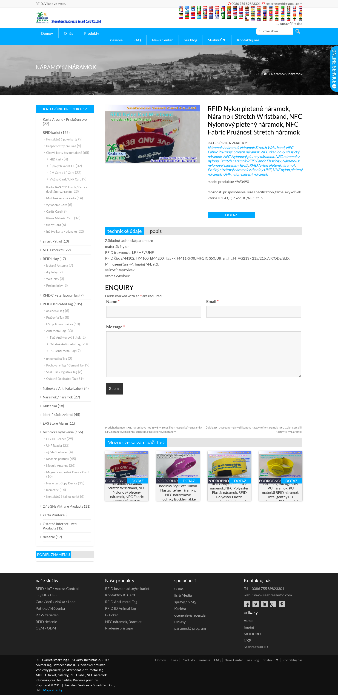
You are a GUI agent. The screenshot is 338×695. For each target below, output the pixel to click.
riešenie (116, 40)
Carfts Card (54, 211)
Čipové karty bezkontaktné (64, 152)
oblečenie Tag (55, 311)
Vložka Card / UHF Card (65, 179)
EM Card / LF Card (62, 172)
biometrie (52, 490)
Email (212, 301)
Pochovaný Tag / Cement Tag (65, 365)
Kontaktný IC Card (120, 595)
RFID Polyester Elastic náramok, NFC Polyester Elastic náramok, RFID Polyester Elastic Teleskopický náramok (229, 492)
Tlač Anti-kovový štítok (65, 337)
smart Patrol (52, 241)
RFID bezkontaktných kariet (127, 588)
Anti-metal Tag (56, 331)
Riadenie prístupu (57, 459)
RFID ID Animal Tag (120, 608)
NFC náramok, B (123, 621)
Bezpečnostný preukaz (61, 146)
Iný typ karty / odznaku (61, 231)
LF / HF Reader (56, 439)
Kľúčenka (50, 406)
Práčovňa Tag (55, 317)
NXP (247, 640)
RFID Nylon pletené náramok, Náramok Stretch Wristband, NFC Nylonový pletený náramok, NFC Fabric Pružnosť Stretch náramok (127, 492)
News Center (162, 40)
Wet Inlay (52, 279)
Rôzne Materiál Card (59, 218)
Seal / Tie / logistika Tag (61, 372)
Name (113, 301)
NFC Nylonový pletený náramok (248, 156)
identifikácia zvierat (58, 414)
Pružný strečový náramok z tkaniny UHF (239, 169)
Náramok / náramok (286, 74)
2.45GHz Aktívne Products (63, 506)
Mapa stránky (53, 690)
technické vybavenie (58, 432)
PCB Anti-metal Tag (63, 351)
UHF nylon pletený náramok (245, 174)
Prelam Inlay (54, 285)
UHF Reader (54, 445)
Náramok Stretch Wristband (262, 147)
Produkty (91, 33)
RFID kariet (51, 132)
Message (115, 326)
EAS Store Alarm (55, 423)
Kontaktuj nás (248, 40)
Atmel (248, 620)
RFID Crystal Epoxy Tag (61, 295)
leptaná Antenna (57, 265)
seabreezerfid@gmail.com (284, 4)
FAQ (137, 40)
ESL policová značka (59, 324)
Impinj (249, 627)
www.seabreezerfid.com (273, 595)
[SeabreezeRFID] (68, 22)
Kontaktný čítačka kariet (62, 496)
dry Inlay (52, 272)
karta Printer (53, 515)
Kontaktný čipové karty (61, 139)
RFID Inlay (51, 259)
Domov (47, 33)
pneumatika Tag (56, 358)
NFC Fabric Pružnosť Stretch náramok (250, 149)
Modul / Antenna (57, 465)
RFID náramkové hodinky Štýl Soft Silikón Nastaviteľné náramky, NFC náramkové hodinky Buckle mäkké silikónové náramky (178, 492)
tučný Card (53, 225)
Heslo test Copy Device (61, 483)
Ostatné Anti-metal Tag (65, 344)
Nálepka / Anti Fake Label (62, 388)
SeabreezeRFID (256, 647)
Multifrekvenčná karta (61, 198)
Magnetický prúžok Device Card (67, 472)
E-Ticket (111, 615)
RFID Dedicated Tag (58, 304)
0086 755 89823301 (246, 4)
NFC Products (53, 250)
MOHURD (252, 634)
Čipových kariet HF (62, 166)
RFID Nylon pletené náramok (272, 165)
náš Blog (190, 40)
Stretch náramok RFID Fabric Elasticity (250, 161)
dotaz (231, 215)
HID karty (56, 159)
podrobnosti (116, 480)
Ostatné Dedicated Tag (61, 378)
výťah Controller (57, 452)
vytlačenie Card (56, 205)
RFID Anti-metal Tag (121, 601)
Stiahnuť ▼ (217, 40)
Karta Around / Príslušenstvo (65, 119)
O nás (68, 33)
